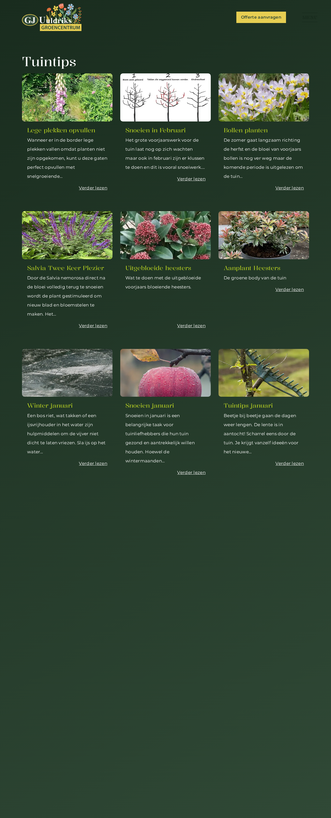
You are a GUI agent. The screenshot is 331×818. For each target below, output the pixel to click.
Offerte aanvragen (261, 17)
